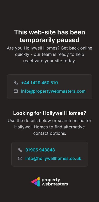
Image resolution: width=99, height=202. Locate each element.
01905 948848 (40, 149)
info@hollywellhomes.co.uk (53, 158)
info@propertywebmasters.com (53, 91)
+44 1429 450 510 (39, 82)
